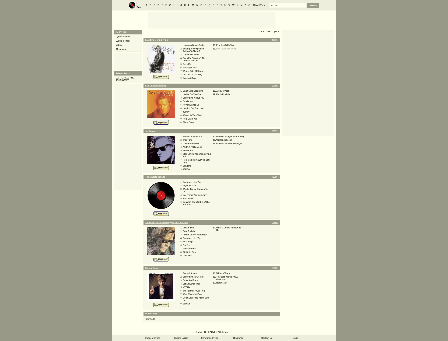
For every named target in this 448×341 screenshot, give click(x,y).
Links (295, 338)
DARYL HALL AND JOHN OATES (125, 79)
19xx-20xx (259, 5)
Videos (119, 45)
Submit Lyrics (181, 338)
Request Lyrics (152, 338)
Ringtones (121, 49)
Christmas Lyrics (209, 338)
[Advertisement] (211, 20)
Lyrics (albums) (123, 36)
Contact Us (266, 338)
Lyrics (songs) (123, 41)
